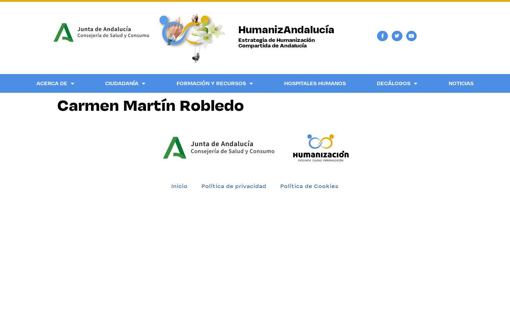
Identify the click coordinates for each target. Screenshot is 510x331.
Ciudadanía (121, 83)
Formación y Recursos (211, 83)
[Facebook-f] (382, 36)
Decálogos (393, 83)
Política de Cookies (309, 186)
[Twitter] (397, 36)
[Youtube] (411, 36)
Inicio (179, 186)
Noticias (461, 83)
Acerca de (51, 83)
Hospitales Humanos (315, 83)
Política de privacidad (234, 186)
